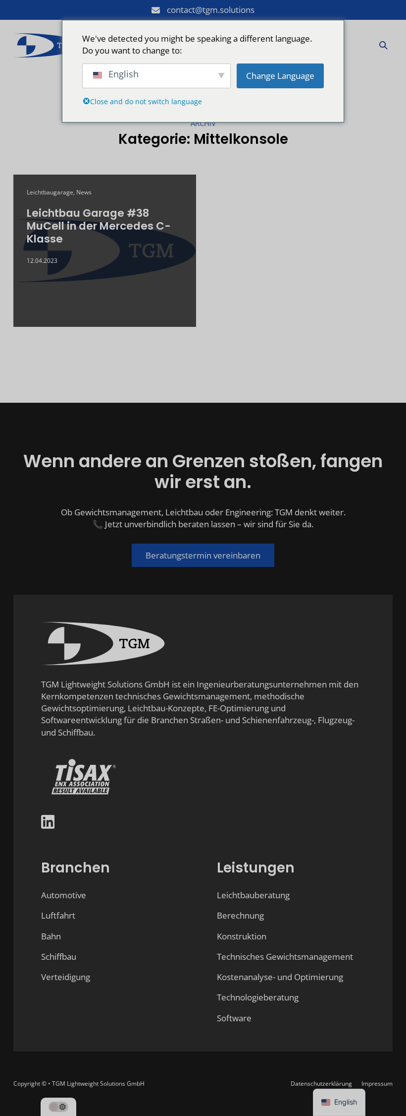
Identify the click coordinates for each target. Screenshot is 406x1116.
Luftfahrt (58, 915)
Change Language (280, 75)
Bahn (51, 936)
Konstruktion (241, 936)
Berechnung (240, 915)
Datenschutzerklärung (321, 1083)
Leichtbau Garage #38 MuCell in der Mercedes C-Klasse (99, 226)
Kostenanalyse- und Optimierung (280, 977)
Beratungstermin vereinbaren (203, 555)
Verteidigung (65, 977)
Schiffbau (58, 956)
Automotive (63, 895)
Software (234, 1018)
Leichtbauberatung (253, 895)
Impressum (377, 1083)
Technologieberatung (258, 997)
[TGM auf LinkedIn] (48, 823)
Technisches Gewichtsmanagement (285, 956)
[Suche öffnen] (383, 45)
